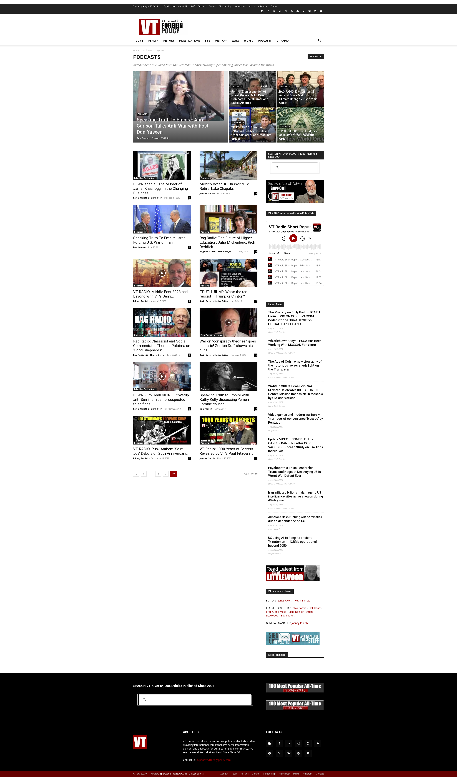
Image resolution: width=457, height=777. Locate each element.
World (248, 40)
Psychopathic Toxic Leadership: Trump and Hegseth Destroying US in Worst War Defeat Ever (294, 472)
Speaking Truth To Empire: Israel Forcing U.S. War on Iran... (160, 240)
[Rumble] (285, 11)
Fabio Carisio (299, 608)
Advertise (262, 6)
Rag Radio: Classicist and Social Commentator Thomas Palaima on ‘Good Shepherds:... (161, 345)
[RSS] (291, 11)
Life (207, 40)
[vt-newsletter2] (293, 643)
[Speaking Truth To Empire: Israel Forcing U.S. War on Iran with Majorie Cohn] (162, 219)
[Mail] (274, 11)
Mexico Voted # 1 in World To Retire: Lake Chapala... (224, 186)
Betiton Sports (196, 773)
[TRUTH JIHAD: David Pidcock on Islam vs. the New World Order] (300, 125)
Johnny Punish (207, 193)
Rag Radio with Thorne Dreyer (215, 251)
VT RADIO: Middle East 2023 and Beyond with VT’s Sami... (160, 294)
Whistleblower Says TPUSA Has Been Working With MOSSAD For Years (295, 343)
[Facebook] (268, 11)
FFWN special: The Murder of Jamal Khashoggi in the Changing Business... (160, 188)
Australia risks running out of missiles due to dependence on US (295, 519)
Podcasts (265, 40)
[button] (319, 41)
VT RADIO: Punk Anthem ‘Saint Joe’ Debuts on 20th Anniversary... (161, 451)
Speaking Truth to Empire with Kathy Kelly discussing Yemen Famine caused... (224, 399)
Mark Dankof (296, 611)
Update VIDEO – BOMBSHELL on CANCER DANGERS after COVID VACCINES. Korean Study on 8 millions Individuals (295, 445)
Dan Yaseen (143, 138)
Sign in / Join (169, 6)
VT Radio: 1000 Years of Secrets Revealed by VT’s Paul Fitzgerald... (228, 451)
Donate (212, 6)
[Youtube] (321, 11)
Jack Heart (315, 608)
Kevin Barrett (302, 600)
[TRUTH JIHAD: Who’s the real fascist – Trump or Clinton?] (228, 273)
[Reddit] (280, 11)
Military (221, 40)
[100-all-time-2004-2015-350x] (295, 691)
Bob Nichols (288, 615)
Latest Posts (275, 304)
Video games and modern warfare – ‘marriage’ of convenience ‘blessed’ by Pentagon (295, 418)
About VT (182, 6)
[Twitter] (303, 11)
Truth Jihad (238, 123)
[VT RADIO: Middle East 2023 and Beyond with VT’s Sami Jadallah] (162, 273)
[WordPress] (315, 11)
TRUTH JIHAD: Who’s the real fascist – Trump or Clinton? (224, 294)
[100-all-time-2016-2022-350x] (295, 709)
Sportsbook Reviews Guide (173, 773)
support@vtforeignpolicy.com (214, 759)
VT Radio (283, 40)
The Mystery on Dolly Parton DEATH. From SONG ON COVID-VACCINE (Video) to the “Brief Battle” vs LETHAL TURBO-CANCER (294, 318)
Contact (274, 6)
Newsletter (240, 6)
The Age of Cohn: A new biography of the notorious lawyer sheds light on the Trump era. (295, 365)
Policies (201, 6)
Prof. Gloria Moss (276, 611)
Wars (235, 40)
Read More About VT (228, 752)
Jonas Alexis (285, 600)
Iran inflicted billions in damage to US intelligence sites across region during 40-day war (295, 496)
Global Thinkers (276, 654)
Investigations (189, 40)
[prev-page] (136, 474)
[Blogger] (262, 11)
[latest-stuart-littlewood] (293, 580)
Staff (192, 6)
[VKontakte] (309, 11)
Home (136, 50)
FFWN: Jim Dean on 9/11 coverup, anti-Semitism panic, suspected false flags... (161, 399)
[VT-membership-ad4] (295, 202)
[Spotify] (297, 11)
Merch (252, 6)
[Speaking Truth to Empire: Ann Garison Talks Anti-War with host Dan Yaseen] (180, 96)
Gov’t (139, 40)
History (168, 40)
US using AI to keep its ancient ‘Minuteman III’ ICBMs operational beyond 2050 (292, 541)
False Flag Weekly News (144, 178)
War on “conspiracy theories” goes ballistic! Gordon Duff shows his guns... (228, 345)
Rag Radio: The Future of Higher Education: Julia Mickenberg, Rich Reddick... (227, 242)
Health (153, 40)
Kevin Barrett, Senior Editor (147, 197)
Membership (225, 6)
